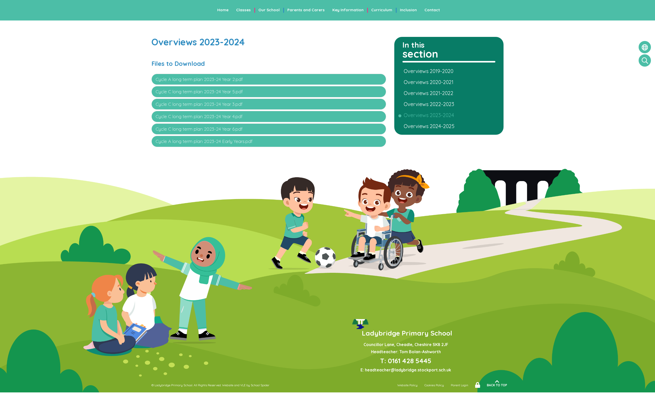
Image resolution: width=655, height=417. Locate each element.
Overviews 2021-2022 (429, 93)
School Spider (260, 385)
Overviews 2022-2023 (430, 104)
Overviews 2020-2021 (429, 82)
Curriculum (381, 9)
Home (222, 9)
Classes (243, 9)
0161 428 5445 (409, 361)
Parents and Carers (306, 9)
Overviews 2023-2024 (430, 115)
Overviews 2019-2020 (429, 71)
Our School (269, 9)
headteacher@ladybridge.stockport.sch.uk (408, 369)
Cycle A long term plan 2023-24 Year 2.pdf (199, 79)
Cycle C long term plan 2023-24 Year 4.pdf (199, 116)
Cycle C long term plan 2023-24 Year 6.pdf (199, 129)
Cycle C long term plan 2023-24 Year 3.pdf (199, 104)
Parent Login (459, 385)
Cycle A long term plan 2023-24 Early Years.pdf (204, 141)
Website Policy (407, 385)
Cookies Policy (434, 385)
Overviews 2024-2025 (430, 126)
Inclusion (408, 9)
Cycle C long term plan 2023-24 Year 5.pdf (199, 92)
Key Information (348, 9)
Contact (432, 9)
